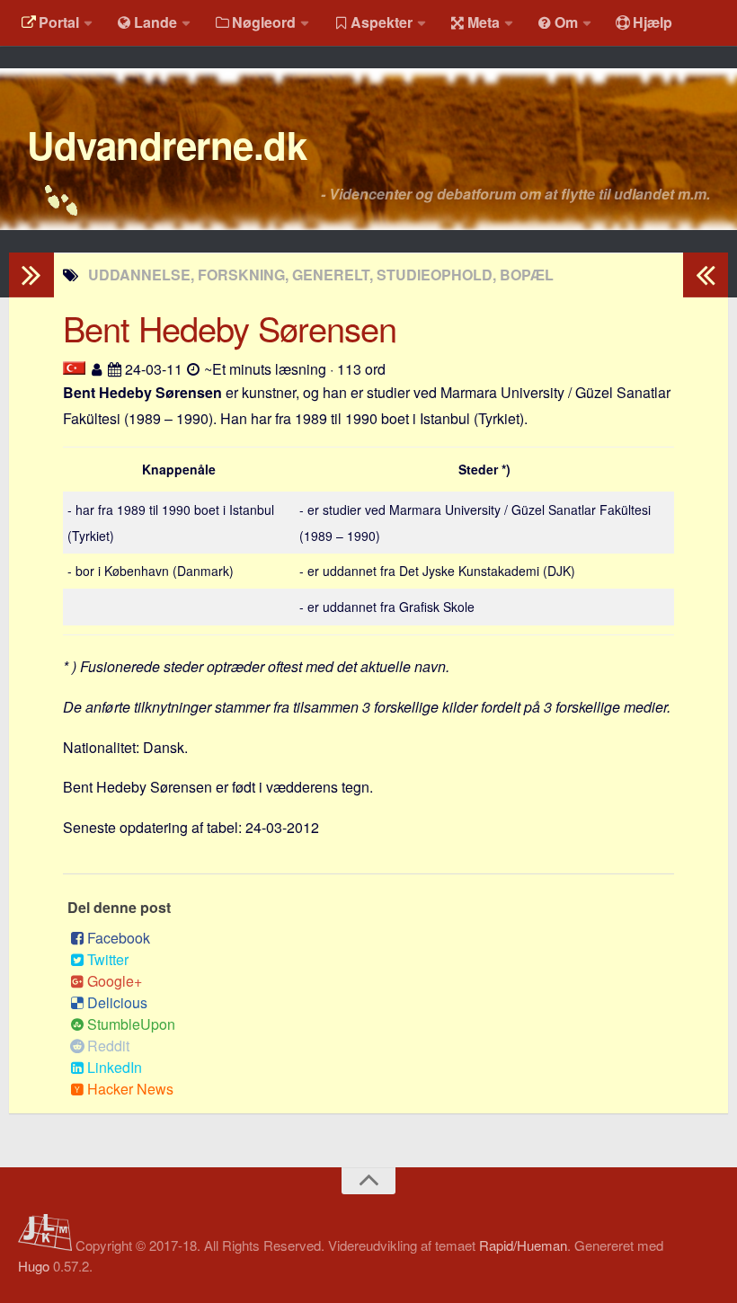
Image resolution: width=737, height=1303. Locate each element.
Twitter (108, 959)
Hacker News (130, 1088)
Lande (155, 22)
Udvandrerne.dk (166, 145)
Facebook (118, 937)
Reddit (108, 1045)
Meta (483, 22)
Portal (59, 22)
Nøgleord (264, 22)
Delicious (117, 1002)
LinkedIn (114, 1067)
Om (566, 22)
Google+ (114, 981)
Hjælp (652, 22)
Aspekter (382, 22)
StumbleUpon (131, 1024)
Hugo (33, 1265)
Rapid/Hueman (523, 1245)
